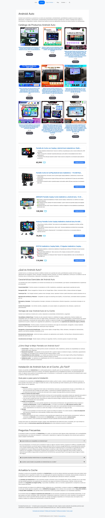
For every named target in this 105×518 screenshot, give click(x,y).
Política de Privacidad (50, 511)
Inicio (36, 2)
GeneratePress (62, 516)
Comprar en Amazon (79, 162)
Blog (58, 2)
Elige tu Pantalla (49, 2)
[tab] (52, 441)
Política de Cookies (61, 511)
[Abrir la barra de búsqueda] (69, 2)
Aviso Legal (69, 511)
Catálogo (42, 2)
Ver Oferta (29, 54)
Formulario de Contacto (38, 511)
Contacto (63, 2)
